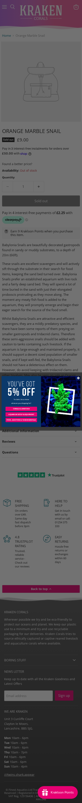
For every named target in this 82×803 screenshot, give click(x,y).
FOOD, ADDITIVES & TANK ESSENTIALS (21, 420)
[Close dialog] (78, 378)
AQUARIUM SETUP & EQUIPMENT (21, 414)
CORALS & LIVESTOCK (21, 409)
